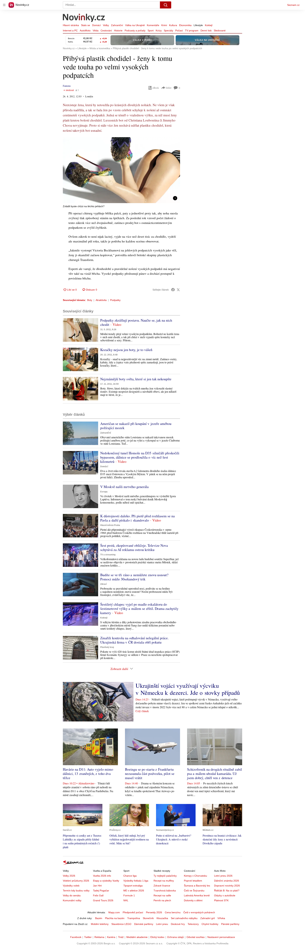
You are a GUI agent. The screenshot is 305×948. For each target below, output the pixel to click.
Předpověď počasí (133, 912)
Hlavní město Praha (110, 525)
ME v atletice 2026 (133, 890)
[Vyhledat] (165, 4)
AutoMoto (85, 30)
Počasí (179, 30)
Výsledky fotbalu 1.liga (135, 880)
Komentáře (153, 25)
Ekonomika (185, 25)
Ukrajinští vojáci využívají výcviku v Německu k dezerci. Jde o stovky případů (188, 689)
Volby (106, 25)
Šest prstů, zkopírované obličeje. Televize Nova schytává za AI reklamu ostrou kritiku (134, 547)
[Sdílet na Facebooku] (173, 289)
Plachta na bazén (114, 918)
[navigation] (4, 5)
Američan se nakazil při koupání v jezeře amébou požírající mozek (135, 425)
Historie (118, 30)
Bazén (98, 918)
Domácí (96, 25)
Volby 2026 (69, 875)
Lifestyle (198, 25)
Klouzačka (162, 918)
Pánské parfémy (230, 924)
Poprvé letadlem (193, 880)
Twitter (88, 937)
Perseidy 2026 (154, 912)
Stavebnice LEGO (121, 924)
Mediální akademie (137, 937)
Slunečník (148, 918)
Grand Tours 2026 (103, 900)
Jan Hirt (97, 885)
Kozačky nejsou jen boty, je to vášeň (126, 349)
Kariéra (111, 937)
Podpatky (115, 300)
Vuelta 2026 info (102, 875)
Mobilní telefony (100, 924)
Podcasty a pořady (135, 30)
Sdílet (168, 87)
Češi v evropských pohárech (199, 912)
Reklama (99, 937)
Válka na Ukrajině (135, 25)
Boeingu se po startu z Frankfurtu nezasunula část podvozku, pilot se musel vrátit (149, 773)
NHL (125, 900)
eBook (155, 87)
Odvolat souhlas (196, 937)
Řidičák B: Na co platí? (226, 890)
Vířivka (221, 918)
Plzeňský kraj (107, 647)
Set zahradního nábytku (184, 918)
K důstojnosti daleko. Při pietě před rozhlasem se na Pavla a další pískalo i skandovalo (137, 518)
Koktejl (208, 25)
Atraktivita (101, 300)
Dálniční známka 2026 (226, 880)
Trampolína (133, 918)
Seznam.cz (293, 5)
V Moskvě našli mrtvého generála (124, 486)
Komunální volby (72, 900)
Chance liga (130, 875)
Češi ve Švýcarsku (194, 890)
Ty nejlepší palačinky (165, 875)
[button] (121, 170)
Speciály (168, 30)
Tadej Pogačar (101, 890)
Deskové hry (178, 924)
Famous (67, 85)
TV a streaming (107, 554)
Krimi (164, 25)
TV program (191, 30)
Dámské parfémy (143, 924)
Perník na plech (162, 900)
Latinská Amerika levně (197, 895)
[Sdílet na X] (178, 289)
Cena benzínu (173, 912)
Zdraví (103, 584)
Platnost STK (221, 900)
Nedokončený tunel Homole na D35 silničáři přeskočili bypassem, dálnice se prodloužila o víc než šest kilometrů (139, 457)
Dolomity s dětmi (193, 900)
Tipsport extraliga (133, 885)
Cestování (106, 30)
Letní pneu (162, 924)
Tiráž (121, 937)
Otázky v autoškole (224, 895)
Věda (95, 30)
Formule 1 (129, 895)
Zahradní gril (207, 918)
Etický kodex (157, 937)
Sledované (220, 30)
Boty (89, 300)
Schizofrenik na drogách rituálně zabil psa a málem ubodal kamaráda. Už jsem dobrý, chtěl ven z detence (214, 773)
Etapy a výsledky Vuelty (106, 880)
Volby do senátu (72, 895)
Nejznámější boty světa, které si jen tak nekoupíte (135, 379)
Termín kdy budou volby (76, 890)
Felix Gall (98, 895)
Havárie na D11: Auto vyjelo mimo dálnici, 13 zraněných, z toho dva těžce (88, 773)
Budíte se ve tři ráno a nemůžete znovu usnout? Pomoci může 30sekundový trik (134, 576)
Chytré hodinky (210, 924)
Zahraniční (117, 25)
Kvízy (159, 30)
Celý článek (142, 711)
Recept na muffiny (164, 880)
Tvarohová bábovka (165, 890)
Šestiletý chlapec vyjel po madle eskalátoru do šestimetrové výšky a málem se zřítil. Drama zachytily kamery (139, 608)
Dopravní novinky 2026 (227, 885)
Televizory (193, 924)
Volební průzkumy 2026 (76, 880)
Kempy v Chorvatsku (195, 875)
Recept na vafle (162, 895)
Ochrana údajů (175, 937)
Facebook (75, 937)
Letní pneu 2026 (223, 875)
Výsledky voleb (71, 885)
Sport (151, 30)
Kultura (173, 25)
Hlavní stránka (71, 25)
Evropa (103, 491)
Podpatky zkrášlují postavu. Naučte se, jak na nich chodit (136, 322)
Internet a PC (70, 30)
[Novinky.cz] (84, 18)
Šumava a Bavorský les (197, 885)
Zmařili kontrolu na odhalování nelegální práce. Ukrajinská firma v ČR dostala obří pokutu (134, 640)
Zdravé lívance (162, 885)
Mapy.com (114, 912)
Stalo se (85, 25)
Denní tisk (206, 30)
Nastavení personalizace (221, 937)
